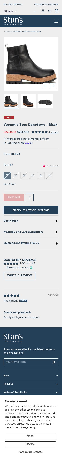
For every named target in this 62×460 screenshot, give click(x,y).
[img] (12, 296)
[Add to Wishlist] (30, 197)
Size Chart (9, 184)
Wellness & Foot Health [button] (15, 392)
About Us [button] (8, 384)
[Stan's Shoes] (13, 21)
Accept (30, 436)
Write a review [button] (19, 275)
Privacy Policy (27, 427)
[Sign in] (43, 11)
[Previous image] (46, 86)
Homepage (8, 32)
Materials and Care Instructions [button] (23, 232)
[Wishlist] (49, 11)
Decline (30, 444)
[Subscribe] (54, 362)
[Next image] (53, 86)
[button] (10, 11)
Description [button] (11, 221)
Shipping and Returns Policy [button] (21, 243)
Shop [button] (6, 376)
